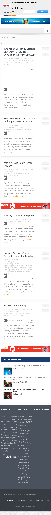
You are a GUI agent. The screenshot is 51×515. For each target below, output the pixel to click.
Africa (20, 416)
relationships (25, 459)
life (27, 439)
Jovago (20, 433)
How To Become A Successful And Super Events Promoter (19, 120)
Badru (17, 368)
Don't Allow (29, 12)
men (19, 445)
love (21, 442)
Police (8, 315)
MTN (27, 445)
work (26, 483)
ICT (8, 62)
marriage (28, 442)
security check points (26, 268)
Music (30, 129)
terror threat (13, 175)
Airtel (25, 416)
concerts (24, 129)
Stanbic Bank (24, 468)
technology (21, 471)
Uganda (6, 274)
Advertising (20, 500)
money (23, 445)
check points (25, 266)
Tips (26, 471)
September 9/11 (19, 270)
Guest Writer (15, 58)
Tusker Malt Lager (23, 474)
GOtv (23, 428)
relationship (27, 457)
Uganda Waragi (22, 480)
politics (29, 451)
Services (30, 500)
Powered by (6, 12)
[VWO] (12, 12)
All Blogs (8, 60)
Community (22, 60)
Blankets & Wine (27, 419)
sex (19, 462)
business (22, 422)
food (24, 425)
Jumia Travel (25, 433)
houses (20, 431)
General (24, 127)
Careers (14, 60)
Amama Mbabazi (13, 173)
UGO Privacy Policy (42, 500)
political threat (24, 173)
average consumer (13, 266)
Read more (8, 152)
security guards (9, 270)
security (20, 62)
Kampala (22, 313)
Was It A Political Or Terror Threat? (18, 164)
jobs (29, 431)
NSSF (20, 451)
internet (24, 431)
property (20, 454)
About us (10, 500)
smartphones (25, 462)
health (28, 428)
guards (10, 268)
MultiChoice (21, 448)
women (21, 482)
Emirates (20, 425)
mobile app (13, 62)
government (14, 313)
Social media (23, 465)
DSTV (29, 422)
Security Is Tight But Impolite (19, 215)
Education (29, 60)
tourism (30, 471)
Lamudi (21, 439)
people (24, 451)
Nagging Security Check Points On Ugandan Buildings (19, 255)
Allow (43, 12)
